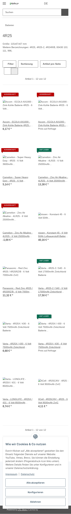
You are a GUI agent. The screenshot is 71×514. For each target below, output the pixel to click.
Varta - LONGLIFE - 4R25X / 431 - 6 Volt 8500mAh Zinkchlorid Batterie (17, 401)
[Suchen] (64, 12)
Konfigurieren (35, 492)
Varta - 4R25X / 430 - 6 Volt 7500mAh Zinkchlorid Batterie (17, 345)
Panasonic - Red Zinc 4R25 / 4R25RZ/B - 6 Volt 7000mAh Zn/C (18, 290)
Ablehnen (35, 501)
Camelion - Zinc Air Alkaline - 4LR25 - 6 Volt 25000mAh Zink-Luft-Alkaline (53, 179)
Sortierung (27, 64)
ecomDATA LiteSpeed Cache (51, 510)
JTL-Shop (22, 510)
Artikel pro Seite (52, 64)
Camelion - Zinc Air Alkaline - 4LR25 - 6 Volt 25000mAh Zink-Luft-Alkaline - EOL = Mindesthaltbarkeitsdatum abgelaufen (18, 234)
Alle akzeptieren (35, 482)
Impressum (11, 474)
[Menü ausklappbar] (4, 2)
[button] (55, 3)
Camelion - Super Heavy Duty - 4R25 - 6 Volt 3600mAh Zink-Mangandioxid (15, 179)
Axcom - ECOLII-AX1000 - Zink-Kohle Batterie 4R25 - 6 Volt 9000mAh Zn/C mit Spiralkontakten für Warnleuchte (17, 123)
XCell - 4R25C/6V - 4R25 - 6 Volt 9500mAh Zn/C (53, 401)
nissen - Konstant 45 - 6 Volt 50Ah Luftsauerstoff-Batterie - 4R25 (53, 234)
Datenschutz (28, 474)
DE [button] (46, 3)
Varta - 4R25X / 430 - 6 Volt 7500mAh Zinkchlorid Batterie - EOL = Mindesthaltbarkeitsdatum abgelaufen (52, 345)
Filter (10, 64)
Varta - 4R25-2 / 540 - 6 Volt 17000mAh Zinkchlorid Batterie (52, 290)
